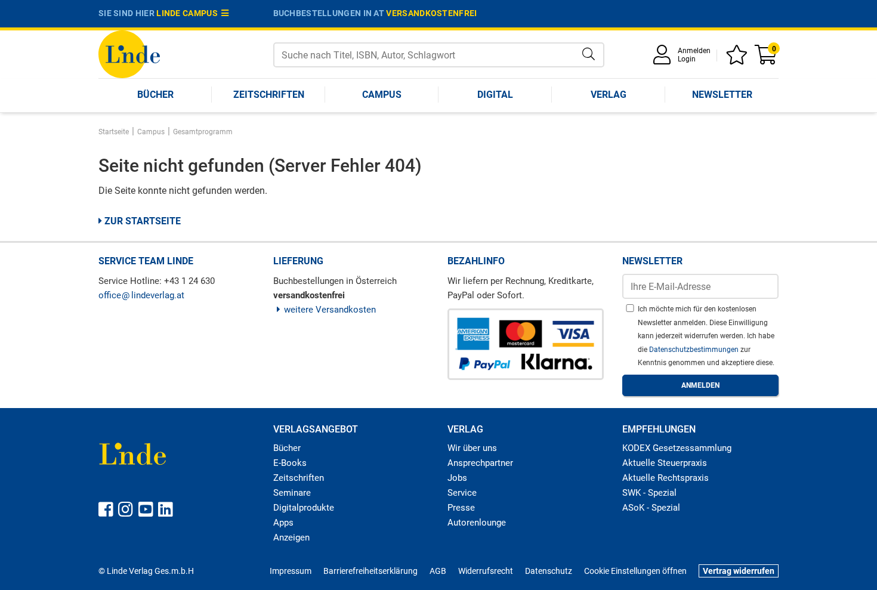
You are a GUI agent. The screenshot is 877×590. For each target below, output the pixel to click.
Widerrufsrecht (485, 571)
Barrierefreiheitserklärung (370, 571)
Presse (461, 507)
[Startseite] (129, 53)
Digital (495, 94)
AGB (438, 571)
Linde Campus (188, 13)
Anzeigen (291, 537)
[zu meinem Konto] (664, 58)
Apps (283, 522)
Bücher (155, 94)
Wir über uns (472, 448)
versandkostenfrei (431, 13)
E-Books (290, 463)
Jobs (457, 477)
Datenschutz (548, 571)
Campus (382, 94)
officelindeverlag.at (141, 295)
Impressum (290, 571)
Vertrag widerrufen (738, 571)
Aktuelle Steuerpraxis (664, 463)
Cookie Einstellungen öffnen (635, 571)
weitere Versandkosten (330, 309)
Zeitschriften (268, 94)
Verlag (608, 94)
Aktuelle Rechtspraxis (665, 477)
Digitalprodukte (303, 507)
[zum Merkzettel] (738, 58)
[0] (767, 58)
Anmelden (694, 51)
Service (462, 492)
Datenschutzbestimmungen (694, 349)
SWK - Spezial (649, 492)
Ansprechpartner (480, 463)
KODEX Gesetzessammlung (676, 448)
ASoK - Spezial (651, 507)
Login (687, 59)
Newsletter (722, 94)
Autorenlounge (476, 522)
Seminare (292, 492)
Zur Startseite (141, 221)
